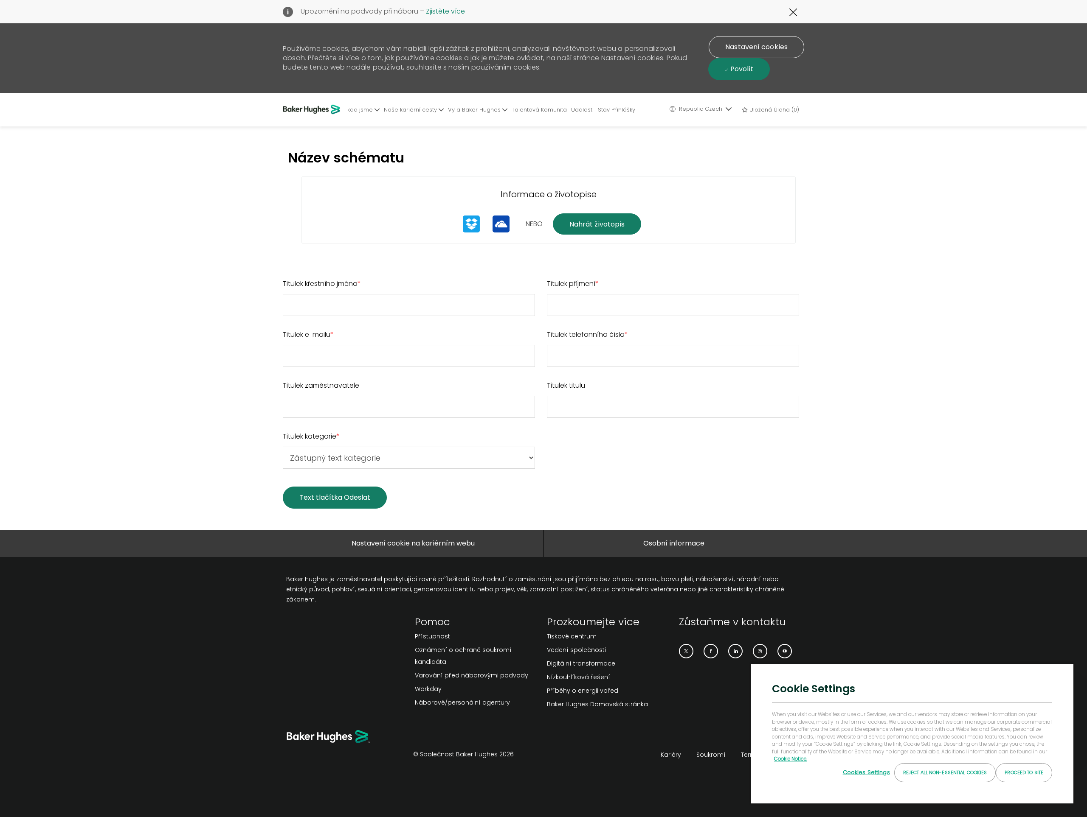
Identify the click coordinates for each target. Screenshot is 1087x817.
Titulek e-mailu (308, 334)
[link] (477, 636)
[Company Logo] (313, 109)
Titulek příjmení (573, 284)
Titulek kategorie (311, 436)
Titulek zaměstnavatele (321, 385)
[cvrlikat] (686, 651)
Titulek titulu (566, 385)
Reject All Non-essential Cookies (945, 772)
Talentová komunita (539, 110)
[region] (912, 733)
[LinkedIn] (735, 651)
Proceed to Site (1024, 772)
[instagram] (760, 651)
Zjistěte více (445, 11)
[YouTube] (784, 651)
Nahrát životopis (597, 224)
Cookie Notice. (790, 758)
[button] (756, 47)
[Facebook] (711, 651)
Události (582, 110)
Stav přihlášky (616, 110)
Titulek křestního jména (322, 284)
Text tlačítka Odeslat (334, 497)
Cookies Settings (866, 772)
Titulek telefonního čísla (587, 334)
